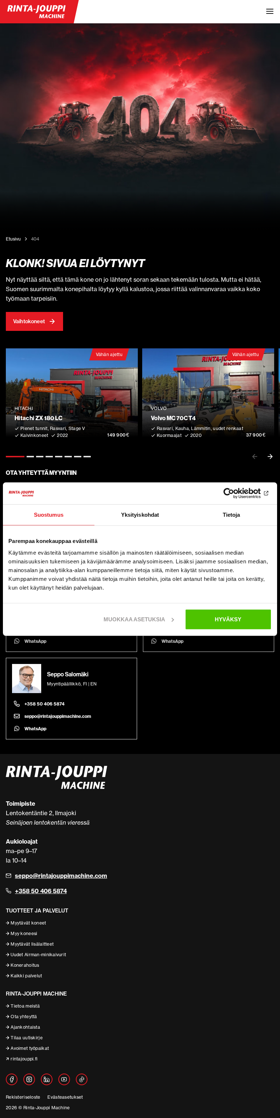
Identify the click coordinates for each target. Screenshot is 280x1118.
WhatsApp (35, 641)
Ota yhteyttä (24, 1016)
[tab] (15, 456)
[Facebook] (12, 1079)
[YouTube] (64, 1079)
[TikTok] (82, 1079)
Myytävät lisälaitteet (32, 944)
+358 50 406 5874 (44, 704)
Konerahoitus (25, 965)
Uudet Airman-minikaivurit (38, 954)
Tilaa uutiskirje (26, 1037)
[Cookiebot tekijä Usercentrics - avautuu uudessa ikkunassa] (240, 493)
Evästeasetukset (65, 1097)
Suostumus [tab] (48, 515)
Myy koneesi (24, 933)
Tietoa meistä (25, 1006)
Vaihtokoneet (29, 321)
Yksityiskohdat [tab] (140, 515)
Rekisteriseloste (23, 1097)
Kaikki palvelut (26, 975)
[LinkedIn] (46, 1079)
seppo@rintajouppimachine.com (57, 716)
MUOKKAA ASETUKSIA (134, 619)
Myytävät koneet (28, 923)
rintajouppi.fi (24, 1059)
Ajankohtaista (25, 1027)
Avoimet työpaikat (30, 1048)
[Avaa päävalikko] (269, 11)
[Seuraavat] (270, 456)
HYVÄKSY (228, 619)
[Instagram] (29, 1079)
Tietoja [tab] (231, 515)
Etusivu (13, 239)
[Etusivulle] (36, 11)
